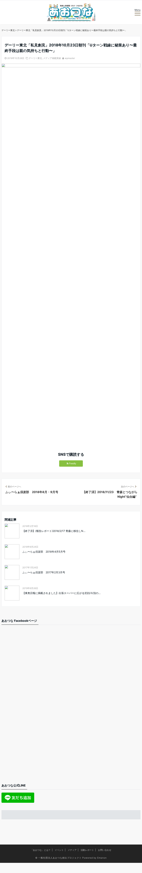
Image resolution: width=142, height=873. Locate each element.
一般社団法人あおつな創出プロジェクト (60, 857)
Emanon (102, 857)
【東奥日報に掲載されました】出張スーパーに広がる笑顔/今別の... (61, 593)
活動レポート (87, 850)
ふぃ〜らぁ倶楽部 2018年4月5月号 (43, 551)
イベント (59, 850)
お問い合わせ (104, 850)
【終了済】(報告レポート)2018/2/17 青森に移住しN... (53, 530)
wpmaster (70, 58)
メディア (72, 850)
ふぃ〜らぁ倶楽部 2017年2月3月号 (43, 572)
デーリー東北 (35, 58)
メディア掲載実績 (52, 58)
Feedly (72, 463)
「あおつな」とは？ (41, 850)
